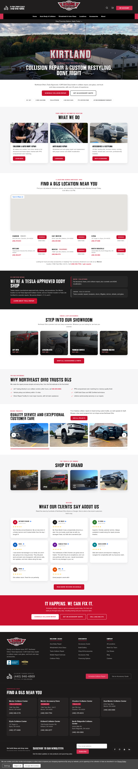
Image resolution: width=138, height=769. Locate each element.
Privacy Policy (121, 761)
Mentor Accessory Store (50, 701)
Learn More (19, 158)
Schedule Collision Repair (55, 93)
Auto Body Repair (56, 644)
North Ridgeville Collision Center (82, 722)
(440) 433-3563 (95, 255)
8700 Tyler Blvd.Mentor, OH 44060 (109, 705)
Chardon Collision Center (82, 701)
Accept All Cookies (32, 766)
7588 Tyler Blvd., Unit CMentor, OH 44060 (48, 708)
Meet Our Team (112, 647)
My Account (124, 8)
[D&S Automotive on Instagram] (120, 749)
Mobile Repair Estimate (57, 655)
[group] (69, 435)
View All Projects (79, 418)
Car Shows (110, 651)
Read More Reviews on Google (69, 587)
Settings (7, 766)
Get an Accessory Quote (83, 93)
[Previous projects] (13, 435)
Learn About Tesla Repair (23, 301)
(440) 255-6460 (28, 679)
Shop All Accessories (85, 651)
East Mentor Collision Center (115, 701)
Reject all (17, 766)
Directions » (42, 240)
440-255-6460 (56, 389)
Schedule (42, 237)
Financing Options (84, 658)
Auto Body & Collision (48, 16)
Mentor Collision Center (18, 701)
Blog (108, 655)
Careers (109, 658)
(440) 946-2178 (56, 254)
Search (107, 8)
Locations (82, 16)
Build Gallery (82, 647)
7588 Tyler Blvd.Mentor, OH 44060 (15, 708)
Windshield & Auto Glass (67, 16)
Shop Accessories (101, 158)
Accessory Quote (84, 644)
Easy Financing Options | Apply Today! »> (69, 21)
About (103, 16)
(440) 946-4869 (24, 676)
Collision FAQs (55, 658)
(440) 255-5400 (56, 241)
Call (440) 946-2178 (97, 617)
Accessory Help (83, 655)
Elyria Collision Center (18, 721)
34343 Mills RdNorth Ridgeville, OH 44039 (81, 727)
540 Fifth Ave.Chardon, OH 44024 (78, 708)
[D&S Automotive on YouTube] (124, 749)
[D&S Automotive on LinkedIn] (129, 749)
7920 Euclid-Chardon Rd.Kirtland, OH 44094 (49, 725)
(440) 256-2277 (16, 255)
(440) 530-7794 (76, 264)
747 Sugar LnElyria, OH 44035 (14, 725)
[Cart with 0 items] (113, 8)
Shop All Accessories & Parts (69, 361)
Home (35, 16)
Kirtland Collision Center (50, 721)
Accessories (93, 16)
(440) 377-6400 (95, 241)
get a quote (87, 264)
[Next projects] (124, 435)
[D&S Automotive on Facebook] (115, 749)
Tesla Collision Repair (57, 651)
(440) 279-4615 (16, 241)
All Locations (111, 644)
